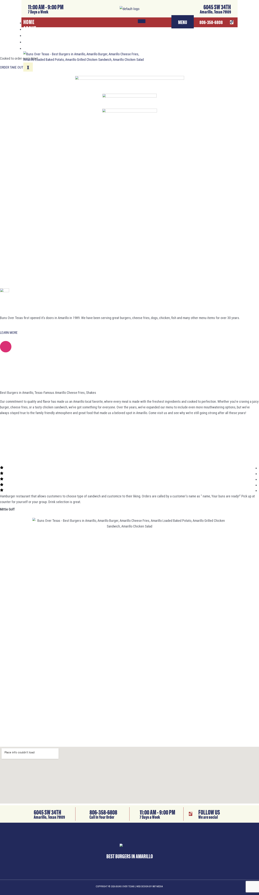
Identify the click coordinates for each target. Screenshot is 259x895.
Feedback (33, 40)
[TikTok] (231, 22)
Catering (32, 34)
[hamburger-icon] (141, 21)
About (29, 28)
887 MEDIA (157, 886)
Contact (32, 47)
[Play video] (5, 346)
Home (29, 21)
